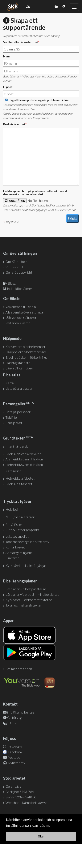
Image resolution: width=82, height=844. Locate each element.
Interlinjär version (17, 446)
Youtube (14, 757)
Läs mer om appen (18, 669)
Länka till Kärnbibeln (19, 368)
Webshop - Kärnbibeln (26, 803)
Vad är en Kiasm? (17, 323)
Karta (9, 383)
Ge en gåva (13, 786)
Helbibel (11, 509)
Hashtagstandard (17, 363)
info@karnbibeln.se (20, 712)
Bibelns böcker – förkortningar (27, 357)
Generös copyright (18, 272)
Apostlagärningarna (19, 553)
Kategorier (13, 471)
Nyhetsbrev (16, 763)
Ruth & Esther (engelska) (23, 530)
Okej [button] (41, 836)
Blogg (12, 283)
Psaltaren (12, 558)
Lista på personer (17, 412)
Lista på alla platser (19, 388)
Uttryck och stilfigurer (20, 317)
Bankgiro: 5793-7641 (20, 792)
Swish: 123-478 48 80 (20, 797)
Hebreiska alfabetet (19, 478)
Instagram (14, 746)
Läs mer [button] (46, 825)
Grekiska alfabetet (18, 484)
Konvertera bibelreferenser (25, 347)
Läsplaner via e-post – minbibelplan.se (32, 594)
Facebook (14, 752)
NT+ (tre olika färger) (20, 517)
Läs (27, 6)
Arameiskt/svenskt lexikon (24, 459)
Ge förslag (14, 717)
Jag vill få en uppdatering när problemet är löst (39, 100)
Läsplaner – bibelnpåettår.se (25, 589)
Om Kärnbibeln (16, 261)
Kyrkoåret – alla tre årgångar (25, 565)
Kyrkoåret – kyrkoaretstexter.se (28, 600)
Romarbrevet (15, 547)
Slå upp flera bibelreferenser (25, 352)
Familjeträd (13, 423)
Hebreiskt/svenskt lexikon (24, 465)
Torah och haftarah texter (23, 605)
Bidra (12, 723)
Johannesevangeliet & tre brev (27, 542)
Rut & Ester (13, 524)
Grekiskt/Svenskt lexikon (23, 454)
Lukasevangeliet (17, 536)
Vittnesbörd (14, 267)
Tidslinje (11, 417)
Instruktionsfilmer (19, 288)
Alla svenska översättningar (24, 312)
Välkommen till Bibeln (20, 307)
